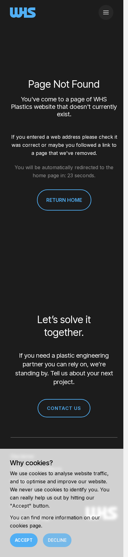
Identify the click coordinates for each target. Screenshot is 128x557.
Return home (64, 200)
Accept (24, 540)
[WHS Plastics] (23, 12)
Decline (57, 540)
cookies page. (26, 525)
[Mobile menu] (105, 12)
